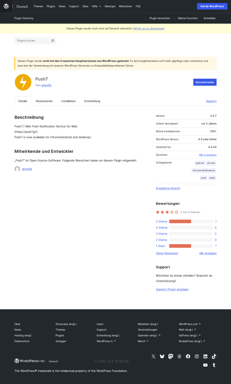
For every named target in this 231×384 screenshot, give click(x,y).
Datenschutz (22, 341)
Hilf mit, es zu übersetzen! (148, 28)
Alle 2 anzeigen (208, 154)
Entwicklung (92, 101)
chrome (211, 163)
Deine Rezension (167, 253)
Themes (60, 329)
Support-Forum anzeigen (172, 289)
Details (22, 101)
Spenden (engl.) (149, 335)
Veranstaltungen (147, 329)
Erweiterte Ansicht (168, 188)
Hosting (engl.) (23, 335)
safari (212, 177)
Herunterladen (205, 82)
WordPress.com (190, 324)
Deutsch (53, 361)
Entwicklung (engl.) (108, 335)
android (200, 163)
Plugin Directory (24, 18)
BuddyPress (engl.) (192, 341)
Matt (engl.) (187, 329)
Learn (100, 324)
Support (211, 101)
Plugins (60, 335)
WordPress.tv (106, 341)
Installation (68, 101)
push (203, 177)
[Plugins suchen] (52, 40)
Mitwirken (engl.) (148, 324)
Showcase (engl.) (66, 324)
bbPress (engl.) (190, 335)
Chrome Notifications (204, 170)
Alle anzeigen (208, 253)
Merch (143, 341)
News (17, 329)
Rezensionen (44, 101)
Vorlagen (61, 341)
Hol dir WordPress (212, 6)
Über (17, 324)
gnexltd (46, 85)
